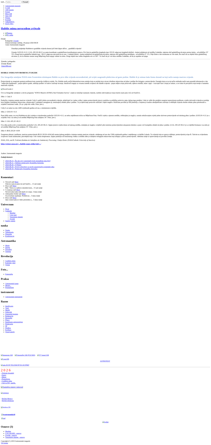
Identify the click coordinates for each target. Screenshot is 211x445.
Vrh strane (4, 443)
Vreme (7, 265)
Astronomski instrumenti (13, 297)
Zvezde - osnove (11, 435)
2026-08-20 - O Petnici (13, 165)
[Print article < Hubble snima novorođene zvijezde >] (8, 33)
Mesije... (8, 285)
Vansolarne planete (16, 217)
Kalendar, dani (10, 263)
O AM (7, 8)
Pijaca (7, 320)
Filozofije (8, 234)
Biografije (8, 318)
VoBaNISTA (9, 22)
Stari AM (8, 16)
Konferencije (9, 236)
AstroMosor (6, 66)
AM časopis (9, 10)
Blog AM (8, 14)
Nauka (7, 230)
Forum (7, 12)
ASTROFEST (105, 361)
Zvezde (16, 41)
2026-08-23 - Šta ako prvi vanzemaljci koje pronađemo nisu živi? (28, 161)
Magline (12, 213)
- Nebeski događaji (7, 373)
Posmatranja (9, 287)
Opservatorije (10, 332)
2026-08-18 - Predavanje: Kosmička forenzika (21, 169)
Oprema (8, 251)
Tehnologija (9, 232)
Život (7, 209)
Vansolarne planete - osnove (15, 437)
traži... (3, 2)
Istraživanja (9, 306)
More (16, 182)
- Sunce (3, 375)
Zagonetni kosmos (11, 314)
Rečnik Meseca (7, 399)
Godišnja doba (10, 261)
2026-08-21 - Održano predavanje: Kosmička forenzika (24, 163)
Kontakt (8, 20)
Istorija (7, 247)
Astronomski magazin (12, 6)
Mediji (7, 310)
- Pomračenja (5, 379)
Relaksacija (9, 316)
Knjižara (8, 330)
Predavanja (9, 324)
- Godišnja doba (6, 381)
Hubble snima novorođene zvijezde (20, 28)
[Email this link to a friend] (9, 35)
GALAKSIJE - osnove (13, 433)
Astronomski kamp (11, 284)
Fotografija (9, 274)
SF (6, 326)
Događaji (8, 249)
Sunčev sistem (10, 221)
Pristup (7, 18)
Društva (8, 328)
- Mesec (3, 377)
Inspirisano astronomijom (14, 322)
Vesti (7, 308)
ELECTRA (9, 24)
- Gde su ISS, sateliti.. (8, 383)
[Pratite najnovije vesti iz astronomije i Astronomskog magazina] (105, 422)
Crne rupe (13, 215)
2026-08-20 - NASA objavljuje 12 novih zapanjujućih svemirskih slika (29, 167)
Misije (7, 246)
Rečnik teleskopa (8, 401)
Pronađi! (25, 2)
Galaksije (8, 211)
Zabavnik (8, 312)
